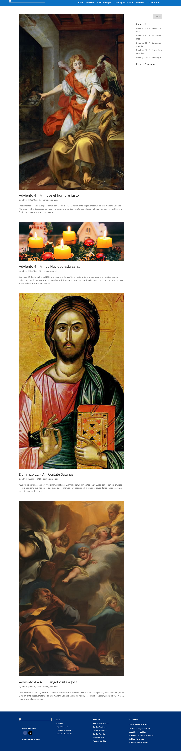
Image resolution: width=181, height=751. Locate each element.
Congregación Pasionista (139, 742)
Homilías (90, 3)
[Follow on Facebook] (25, 733)
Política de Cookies (31, 739)
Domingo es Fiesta (124, 3)
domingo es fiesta (50, 200)
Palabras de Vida (99, 741)
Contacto (154, 3)
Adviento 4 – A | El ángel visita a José (48, 682)
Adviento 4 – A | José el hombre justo (49, 195)
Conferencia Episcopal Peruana (141, 735)
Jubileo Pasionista (136, 739)
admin (24, 200)
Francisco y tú (98, 738)
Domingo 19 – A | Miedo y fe (148, 57)
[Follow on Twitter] (30, 733)
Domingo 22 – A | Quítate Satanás (46, 474)
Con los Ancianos (99, 727)
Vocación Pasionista (64, 734)
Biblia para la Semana (101, 723)
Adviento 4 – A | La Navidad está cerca (49, 266)
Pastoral (140, 3)
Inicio (80, 3)
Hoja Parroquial (104, 3)
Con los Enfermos (100, 731)
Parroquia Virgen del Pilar (139, 729)
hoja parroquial (50, 271)
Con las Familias (99, 734)
